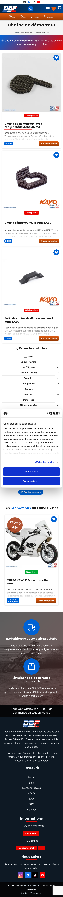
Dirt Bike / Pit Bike (28, 372)
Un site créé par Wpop (31, 893)
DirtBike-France (32, 885)
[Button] (41, 848)
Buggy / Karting (28, 362)
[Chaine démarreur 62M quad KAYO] (31, 180)
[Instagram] (20, 875)
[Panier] (59, 8)
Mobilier (28, 394)
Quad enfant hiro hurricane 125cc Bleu (29, 582)
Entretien (28, 378)
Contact (31, 809)
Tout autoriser (31, 471)
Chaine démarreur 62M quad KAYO (28, 222)
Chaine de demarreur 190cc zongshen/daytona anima (23, 125)
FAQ (31, 798)
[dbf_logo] (9, 9)
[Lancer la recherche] (30, 8)
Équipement (29, 383)
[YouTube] (42, 875)
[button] (47, 8)
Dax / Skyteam (29, 367)
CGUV (31, 793)
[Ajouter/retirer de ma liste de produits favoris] (56, 58)
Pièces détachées (28, 405)
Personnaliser (30, 481)
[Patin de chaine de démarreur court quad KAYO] (31, 277)
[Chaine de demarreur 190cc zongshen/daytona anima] (31, 82)
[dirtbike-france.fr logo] (31, 723)
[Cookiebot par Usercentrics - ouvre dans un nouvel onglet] (47, 413)
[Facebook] (28, 875)
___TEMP (28, 356)
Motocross (28, 399)
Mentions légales (31, 787)
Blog (31, 782)
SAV (31, 804)
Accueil (16, 32)
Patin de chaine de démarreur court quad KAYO (28, 320)
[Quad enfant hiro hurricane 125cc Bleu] (31, 541)
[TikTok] (35, 875)
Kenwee (29, 389)
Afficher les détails (44, 462)
